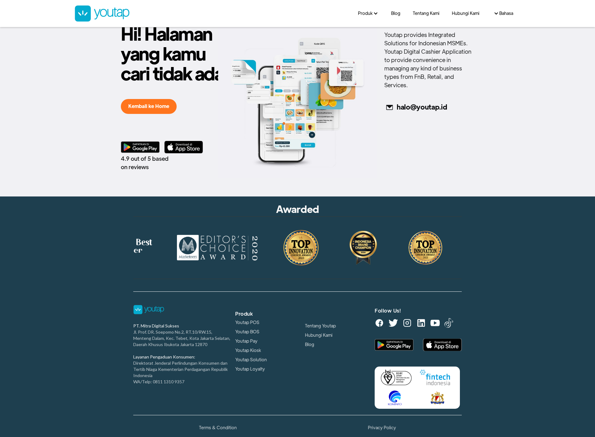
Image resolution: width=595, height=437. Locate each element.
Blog (309, 344)
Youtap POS (247, 322)
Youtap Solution (251, 360)
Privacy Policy (382, 427)
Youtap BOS (247, 332)
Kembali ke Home (148, 106)
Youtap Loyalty (250, 369)
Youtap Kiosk (248, 350)
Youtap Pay (246, 341)
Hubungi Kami (319, 335)
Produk (244, 314)
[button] (368, 13)
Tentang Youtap (320, 326)
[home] (213, 13)
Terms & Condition (218, 427)
